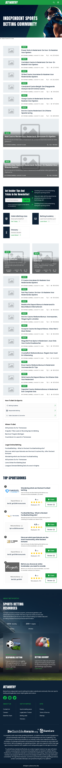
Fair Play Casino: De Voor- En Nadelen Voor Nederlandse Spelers (37, 293)
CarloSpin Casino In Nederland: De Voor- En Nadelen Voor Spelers (38, 63)
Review (49, 505)
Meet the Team (7, 716)
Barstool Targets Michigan (14, 434)
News (24, 47)
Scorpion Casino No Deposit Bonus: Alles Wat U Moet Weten (39, 330)
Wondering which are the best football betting (21, 456)
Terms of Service (45, 712)
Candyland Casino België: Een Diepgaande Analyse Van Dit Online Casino (38, 87)
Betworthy (33, 766)
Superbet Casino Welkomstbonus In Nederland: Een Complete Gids (39, 390)
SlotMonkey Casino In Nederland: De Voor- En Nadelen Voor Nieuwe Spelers (31, 166)
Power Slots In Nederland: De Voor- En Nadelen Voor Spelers (39, 51)
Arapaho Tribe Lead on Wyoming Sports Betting (22, 431)
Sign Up (26, 200)
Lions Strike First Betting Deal (15, 463)
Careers (5, 712)
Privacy (42, 709)
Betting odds (23, 716)
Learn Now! (43, 221)
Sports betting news (26, 709)
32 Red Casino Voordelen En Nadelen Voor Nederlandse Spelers (37, 75)
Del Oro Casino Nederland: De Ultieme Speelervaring (36, 112)
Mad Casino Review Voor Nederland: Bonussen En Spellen (30, 136)
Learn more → (10, 669)
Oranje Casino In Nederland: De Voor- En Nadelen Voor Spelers (37, 100)
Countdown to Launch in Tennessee (18, 437)
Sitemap (42, 716)
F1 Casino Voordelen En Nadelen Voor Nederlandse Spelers (35, 281)
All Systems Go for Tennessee (16, 428)
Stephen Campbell (28, 55)
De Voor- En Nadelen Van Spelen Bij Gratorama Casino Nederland (45, 259)
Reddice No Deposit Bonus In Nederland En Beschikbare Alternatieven (37, 305)
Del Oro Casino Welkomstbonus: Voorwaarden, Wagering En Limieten (39, 318)
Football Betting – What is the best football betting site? (25, 448)
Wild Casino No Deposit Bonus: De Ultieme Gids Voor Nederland (39, 378)
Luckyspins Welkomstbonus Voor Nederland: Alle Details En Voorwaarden (16, 257)
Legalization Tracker (26, 712)
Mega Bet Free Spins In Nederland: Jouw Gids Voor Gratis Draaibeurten (38, 342)
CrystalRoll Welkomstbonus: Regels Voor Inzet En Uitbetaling (39, 354)
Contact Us (6, 709)
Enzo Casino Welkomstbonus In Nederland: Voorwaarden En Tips (38, 366)
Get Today (14, 221)
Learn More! (15, 235)
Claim (52, 499)
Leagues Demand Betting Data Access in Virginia (22, 466)
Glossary (22, 719)
